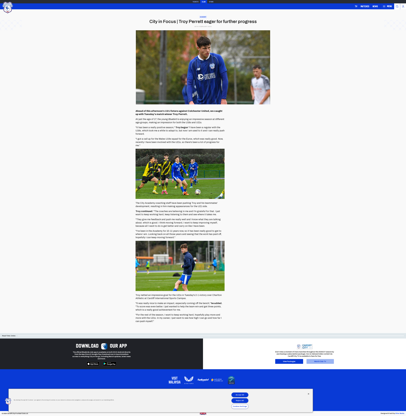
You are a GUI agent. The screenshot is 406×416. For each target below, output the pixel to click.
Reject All (240, 400)
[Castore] (189, 380)
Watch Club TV (320, 361)
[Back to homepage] (7, 7)
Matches (365, 6)
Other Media (399, 413)
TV (356, 6)
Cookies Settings (240, 406)
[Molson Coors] (217, 380)
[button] (8, 401)
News (375, 6)
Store (211, 2)
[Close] (308, 394)
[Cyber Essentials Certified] (231, 380)
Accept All (240, 395)
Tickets (195, 2)
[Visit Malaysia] (174, 380)
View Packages (289, 361)
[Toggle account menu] (403, 6)
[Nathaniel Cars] (203, 380)
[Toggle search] (397, 6)
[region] (160, 401)
